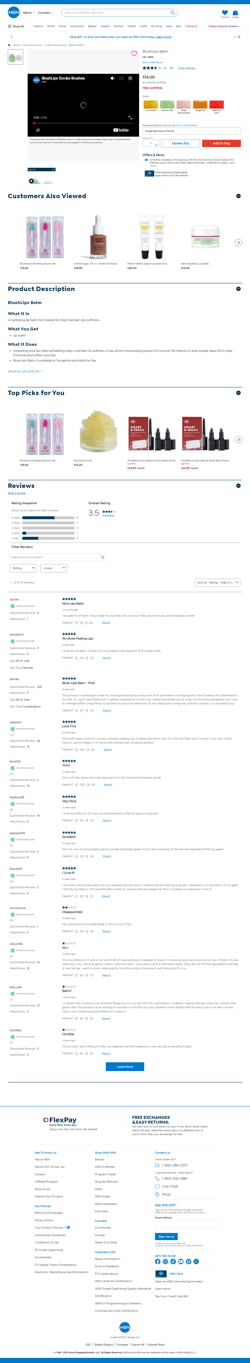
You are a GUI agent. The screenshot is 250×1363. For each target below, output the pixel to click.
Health (132, 26)
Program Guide (105, 1174)
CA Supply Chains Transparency (56, 1264)
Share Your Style (106, 1242)
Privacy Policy (44, 1220)
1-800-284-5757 (175, 1165)
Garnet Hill (138, 1344)
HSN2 (98, 1189)
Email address (163, 1217)
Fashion (38, 26)
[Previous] (11, 37)
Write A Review (187, 68)
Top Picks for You (36, 393)
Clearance (191, 26)
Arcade (100, 1235)
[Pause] (239, 37)
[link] (235, 14)
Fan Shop (156, 26)
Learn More (162, 1288)
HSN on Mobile (105, 1166)
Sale (178, 26)
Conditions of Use (47, 1242)
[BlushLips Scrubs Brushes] (83, 105)
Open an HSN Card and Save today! (178, 1281)
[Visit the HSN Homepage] (14, 17)
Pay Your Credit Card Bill (171, 1296)
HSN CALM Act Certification (113, 1281)
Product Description (41, 289)
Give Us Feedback (107, 1266)
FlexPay (152, 82)
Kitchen (119, 26)
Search (172, 12)
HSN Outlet (102, 1196)
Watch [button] (28, 12)
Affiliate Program (46, 1181)
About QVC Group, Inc (50, 1166)
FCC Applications (106, 1273)
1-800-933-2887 (175, 1178)
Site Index (101, 1211)
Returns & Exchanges (49, 1212)
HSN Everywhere (106, 1204)
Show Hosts (42, 1189)
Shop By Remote (106, 1181)
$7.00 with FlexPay (186, 125)
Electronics (77, 26)
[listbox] (192, 131)
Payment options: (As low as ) (170, 125)
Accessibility (43, 1257)
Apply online (161, 175)
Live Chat (170, 1186)
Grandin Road (156, 1344)
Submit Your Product (49, 1196)
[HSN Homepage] (9, 45)
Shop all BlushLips (153, 62)
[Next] (235, 37)
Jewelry (105, 26)
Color (146, 96)
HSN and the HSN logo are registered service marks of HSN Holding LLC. (125, 1352)
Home (62, 26)
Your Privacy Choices (49, 1227)
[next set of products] (238, 242)
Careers (40, 1174)
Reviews (21, 486)
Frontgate (122, 1344)
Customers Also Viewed (47, 196)
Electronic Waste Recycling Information (61, 1272)
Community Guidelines (50, 1235)
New (169, 26)
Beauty (92, 26)
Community (103, 1227)
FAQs (166, 1194)
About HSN (42, 1159)
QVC (88, 1344)
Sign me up (166, 1236)
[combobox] (117, 12)
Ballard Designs (104, 1344)
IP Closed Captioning (49, 1250)
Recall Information (107, 1259)
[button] (201, 14)
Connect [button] (44, 12)
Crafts (143, 26)
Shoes (51, 26)
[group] (150, 77)
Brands (99, 1159)
